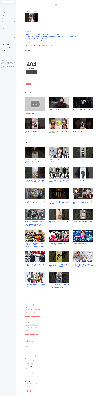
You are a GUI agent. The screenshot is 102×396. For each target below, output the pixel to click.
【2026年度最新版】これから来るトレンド (81, 243)
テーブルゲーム (32, 363)
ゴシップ (35, 383)
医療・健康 (27, 330)
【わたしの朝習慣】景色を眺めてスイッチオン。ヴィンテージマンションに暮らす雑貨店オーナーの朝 (58, 202)
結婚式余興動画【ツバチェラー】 (56, 109)
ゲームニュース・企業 (37, 360)
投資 (35, 327)
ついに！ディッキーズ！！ (78, 180)
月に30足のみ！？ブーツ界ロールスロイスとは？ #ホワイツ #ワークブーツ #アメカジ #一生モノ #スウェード (34, 161)
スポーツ (35, 312)
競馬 (26, 368)
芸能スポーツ (32, 309)
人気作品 (27, 383)
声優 (30, 383)
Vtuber (39, 386)
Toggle (18, 2)
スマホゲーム (27, 363)
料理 (26, 351)
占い (26, 343)
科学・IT (36, 324)
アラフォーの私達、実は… (78, 131)
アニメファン (34, 386)
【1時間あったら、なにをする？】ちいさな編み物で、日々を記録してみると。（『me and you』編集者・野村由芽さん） (35, 182)
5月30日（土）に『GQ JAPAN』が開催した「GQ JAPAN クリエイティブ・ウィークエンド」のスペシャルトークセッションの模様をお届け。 (59, 265)
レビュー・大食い (31, 351)
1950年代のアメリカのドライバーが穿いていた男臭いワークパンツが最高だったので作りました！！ (82, 202)
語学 (31, 327)
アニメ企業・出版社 (28, 386)
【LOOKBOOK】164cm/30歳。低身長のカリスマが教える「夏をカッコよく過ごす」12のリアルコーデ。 (59, 182)
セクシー (31, 378)
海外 (26, 312)
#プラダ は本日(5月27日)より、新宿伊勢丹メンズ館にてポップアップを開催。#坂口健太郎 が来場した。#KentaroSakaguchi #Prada (59, 286)
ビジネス (32, 324)
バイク (30, 343)
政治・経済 (37, 309)
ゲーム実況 (27, 360)
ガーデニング (34, 343)
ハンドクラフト (27, 346)
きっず (26, 378)
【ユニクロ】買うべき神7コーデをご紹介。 (82, 159)
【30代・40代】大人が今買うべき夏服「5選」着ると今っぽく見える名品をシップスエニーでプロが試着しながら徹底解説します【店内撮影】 (34, 245)
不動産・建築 (27, 327)
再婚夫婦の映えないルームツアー (32, 113)
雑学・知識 (27, 324)
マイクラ (32, 360)
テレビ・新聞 (27, 309)
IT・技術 (30, 312)
